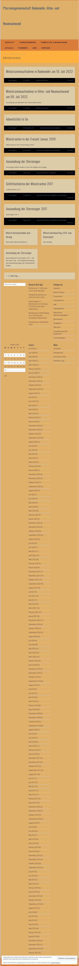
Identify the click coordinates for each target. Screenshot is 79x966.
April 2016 (32, 839)
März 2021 (32, 608)
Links (35, 48)
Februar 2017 (33, 799)
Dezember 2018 (34, 713)
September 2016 (35, 819)
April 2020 (32, 653)
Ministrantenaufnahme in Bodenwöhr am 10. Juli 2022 (39, 71)
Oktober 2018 (34, 722)
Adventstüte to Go (17, 119)
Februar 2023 (33, 515)
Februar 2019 (33, 705)
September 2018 (35, 726)
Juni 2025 (32, 401)
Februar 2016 (33, 847)
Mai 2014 (32, 920)
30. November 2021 (28, 128)
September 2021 (35, 584)
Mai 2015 (32, 880)
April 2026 (32, 361)
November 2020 (34, 624)
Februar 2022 (33, 563)
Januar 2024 (33, 470)
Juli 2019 (32, 689)
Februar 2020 (33, 661)
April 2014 (32, 924)
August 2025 (33, 393)
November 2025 (34, 381)
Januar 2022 (33, 567)
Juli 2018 (32, 734)
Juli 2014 (32, 912)
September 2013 (35, 949)
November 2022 (34, 527)
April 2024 (32, 458)
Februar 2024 (33, 466)
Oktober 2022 (34, 531)
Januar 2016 (33, 851)
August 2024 (33, 442)
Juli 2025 (32, 397)
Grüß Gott (10, 42)
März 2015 (32, 884)
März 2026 (32, 365)
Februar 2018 (33, 750)
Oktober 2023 (34, 482)
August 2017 (33, 774)
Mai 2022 (32, 551)
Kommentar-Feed (60, 357)
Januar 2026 (33, 373)
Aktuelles (9, 48)
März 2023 (32, 511)
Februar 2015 (33, 888)
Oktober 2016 (34, 815)
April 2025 (32, 409)
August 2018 (33, 730)
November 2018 (34, 717)
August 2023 (33, 490)
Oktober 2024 (34, 434)
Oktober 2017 (34, 766)
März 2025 (32, 413)
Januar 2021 (33, 616)
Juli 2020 (32, 640)
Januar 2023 (33, 519)
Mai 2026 (32, 357)
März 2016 (32, 843)
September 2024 (35, 438)
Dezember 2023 (34, 474)
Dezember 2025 (34, 377)
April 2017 (32, 790)
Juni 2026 (32, 353)
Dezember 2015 (34, 855)
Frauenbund (58, 296)
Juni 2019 (32, 693)
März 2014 (32, 928)
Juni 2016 (32, 831)
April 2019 (32, 701)
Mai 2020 (32, 649)
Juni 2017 (32, 782)
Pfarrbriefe (23, 48)
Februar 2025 (33, 417)
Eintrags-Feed (58, 353)
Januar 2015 (33, 892)
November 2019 (34, 673)
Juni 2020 (32, 644)
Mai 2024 (32, 454)
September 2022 (35, 535)
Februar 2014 (33, 932)
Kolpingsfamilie (59, 308)
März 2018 (32, 746)
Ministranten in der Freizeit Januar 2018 (31, 138)
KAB (55, 304)
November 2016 (34, 811)
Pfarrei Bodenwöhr (28, 42)
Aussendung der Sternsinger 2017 (26, 208)
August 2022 (33, 539)
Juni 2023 (32, 498)
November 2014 (34, 896)
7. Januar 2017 (27, 220)
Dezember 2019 (34, 669)
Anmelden (57, 348)
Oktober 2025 (34, 385)
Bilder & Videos (59, 292)
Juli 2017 (32, 778)
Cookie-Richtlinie (55, 963)
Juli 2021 (32, 592)
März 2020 (32, 657)
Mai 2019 (32, 697)
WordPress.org (59, 361)
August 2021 (33, 588)
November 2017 (34, 762)
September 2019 (35, 681)
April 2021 (32, 604)
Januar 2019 (33, 709)
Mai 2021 (32, 600)
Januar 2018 (33, 754)
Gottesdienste (59, 300)
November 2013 (34, 945)
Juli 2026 (32, 348)
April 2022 (32, 555)
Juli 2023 (32, 494)
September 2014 (35, 904)
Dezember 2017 (34, 758)
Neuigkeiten (56, 128)
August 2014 (33, 908)
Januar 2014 (33, 936)
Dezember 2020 (34, 620)
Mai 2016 (32, 835)
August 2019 (33, 685)
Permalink (70, 80)
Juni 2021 (32, 596)
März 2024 (32, 462)
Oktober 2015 (34, 863)
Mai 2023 (32, 503)
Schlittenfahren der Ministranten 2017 (29, 183)
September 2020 (35, 632)
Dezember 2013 (34, 940)
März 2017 (32, 794)
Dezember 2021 (34, 572)
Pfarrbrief (57, 327)
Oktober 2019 (34, 677)
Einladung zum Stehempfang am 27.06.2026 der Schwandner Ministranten (39, 315)
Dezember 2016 (34, 807)
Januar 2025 (33, 422)
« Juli (5, 376)
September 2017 (35, 770)
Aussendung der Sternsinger (23, 161)
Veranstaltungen (55, 150)
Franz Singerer (13, 80)
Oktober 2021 (34, 580)
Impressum (46, 48)
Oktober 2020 (34, 628)
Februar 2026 (33, 369)
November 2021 (34, 576)
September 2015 (35, 867)
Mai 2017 (32, 786)
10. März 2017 (27, 195)
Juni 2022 (32, 547)
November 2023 (34, 478)
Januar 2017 (33, 803)
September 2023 (35, 486)
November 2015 (34, 859)
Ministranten (44, 80)
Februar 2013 (33, 953)
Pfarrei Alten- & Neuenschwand (54, 42)
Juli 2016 (32, 827)
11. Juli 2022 (26, 80)
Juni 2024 (32, 450)
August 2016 (33, 823)
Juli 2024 (32, 446)
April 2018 (32, 742)
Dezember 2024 (34, 426)
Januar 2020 (33, 665)
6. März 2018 (26, 150)
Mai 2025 (32, 405)
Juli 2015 (32, 872)
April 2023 (32, 507)
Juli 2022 (32, 543)
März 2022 (32, 559)
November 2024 (34, 430)
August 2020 (33, 636)
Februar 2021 (33, 612)
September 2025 (35, 389)
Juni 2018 (32, 738)
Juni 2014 (32, 916)
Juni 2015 (32, 876)
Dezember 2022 (34, 523)
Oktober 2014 (34, 900)
